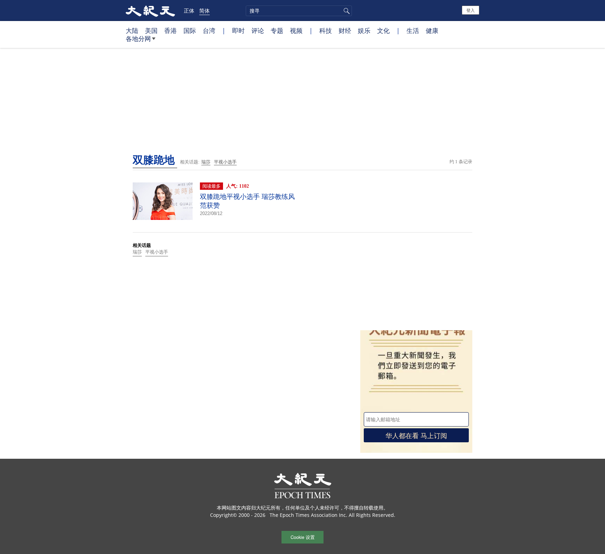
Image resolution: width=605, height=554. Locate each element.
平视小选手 (225, 162)
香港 (170, 30)
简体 (204, 10)
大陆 (132, 30)
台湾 (209, 30)
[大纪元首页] (150, 10)
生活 (412, 30)
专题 (277, 30)
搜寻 (345, 11)
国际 (189, 30)
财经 (345, 30)
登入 (470, 10)
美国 (151, 30)
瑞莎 (205, 162)
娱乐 (364, 30)
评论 (257, 30)
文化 (383, 30)
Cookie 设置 (303, 537)
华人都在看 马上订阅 (416, 435)
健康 (432, 30)
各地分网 (138, 38)
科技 (325, 30)
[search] (299, 11)
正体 (189, 10)
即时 (238, 30)
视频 (296, 30)
